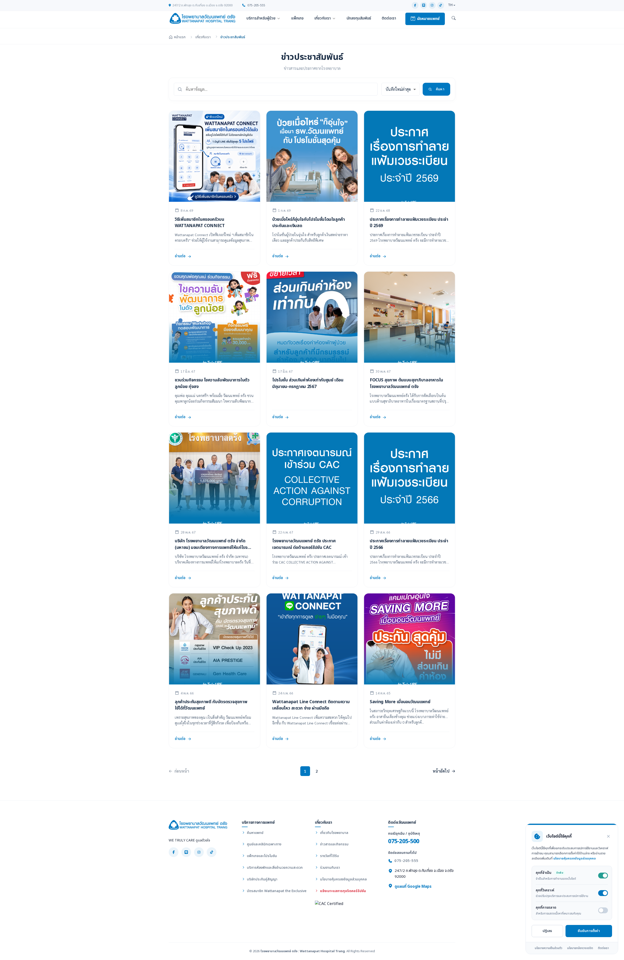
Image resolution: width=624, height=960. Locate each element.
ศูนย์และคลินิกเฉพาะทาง (263, 844)
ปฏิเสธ (547, 930)
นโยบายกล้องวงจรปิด (580, 948)
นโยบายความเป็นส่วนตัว (548, 948)
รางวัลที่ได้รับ (329, 855)
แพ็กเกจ (297, 18)
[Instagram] (432, 5)
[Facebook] (415, 5)
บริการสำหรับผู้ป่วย (260, 18)
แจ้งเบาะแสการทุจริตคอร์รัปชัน (342, 891)
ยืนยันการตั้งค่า (589, 930)
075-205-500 (403, 841)
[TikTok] (440, 5)
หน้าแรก (179, 37)
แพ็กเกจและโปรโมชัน (261, 855)
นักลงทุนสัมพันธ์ (359, 18)
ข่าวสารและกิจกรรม (334, 844)
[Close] (608, 836)
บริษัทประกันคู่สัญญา (261, 879)
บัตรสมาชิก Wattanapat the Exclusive (276, 891)
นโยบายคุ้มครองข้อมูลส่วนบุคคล (343, 879)
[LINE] (423, 5)
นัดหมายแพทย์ (428, 19)
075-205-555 (256, 5)
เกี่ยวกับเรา (322, 18)
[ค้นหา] (453, 18)
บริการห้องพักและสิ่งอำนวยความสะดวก (274, 867)
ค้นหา (440, 89)
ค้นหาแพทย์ (254, 832)
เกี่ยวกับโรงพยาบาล (333, 832)
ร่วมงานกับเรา (329, 867)
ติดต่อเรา (389, 18)
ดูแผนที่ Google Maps (412, 886)
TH (450, 5)
